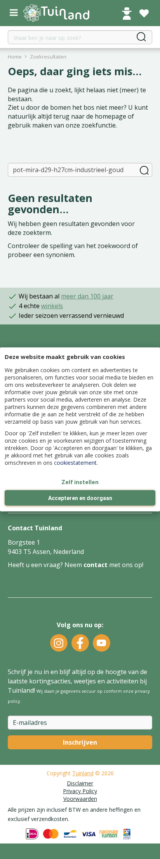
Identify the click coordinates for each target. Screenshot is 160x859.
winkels (52, 306)
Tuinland (83, 773)
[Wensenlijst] (144, 13)
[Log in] (126, 13)
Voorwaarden (80, 798)
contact (95, 565)
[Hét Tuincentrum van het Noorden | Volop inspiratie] (56, 13)
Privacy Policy (80, 791)
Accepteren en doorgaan (80, 498)
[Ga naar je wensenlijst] (144, 13)
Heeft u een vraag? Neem (45, 565)
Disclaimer (80, 783)
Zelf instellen (80, 482)
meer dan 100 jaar (87, 296)
